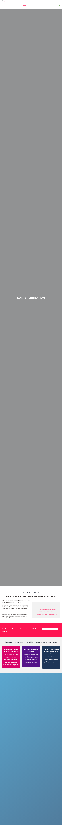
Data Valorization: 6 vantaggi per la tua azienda (46, 609)
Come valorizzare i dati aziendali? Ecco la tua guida (47, 607)
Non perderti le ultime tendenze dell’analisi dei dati (47, 614)
